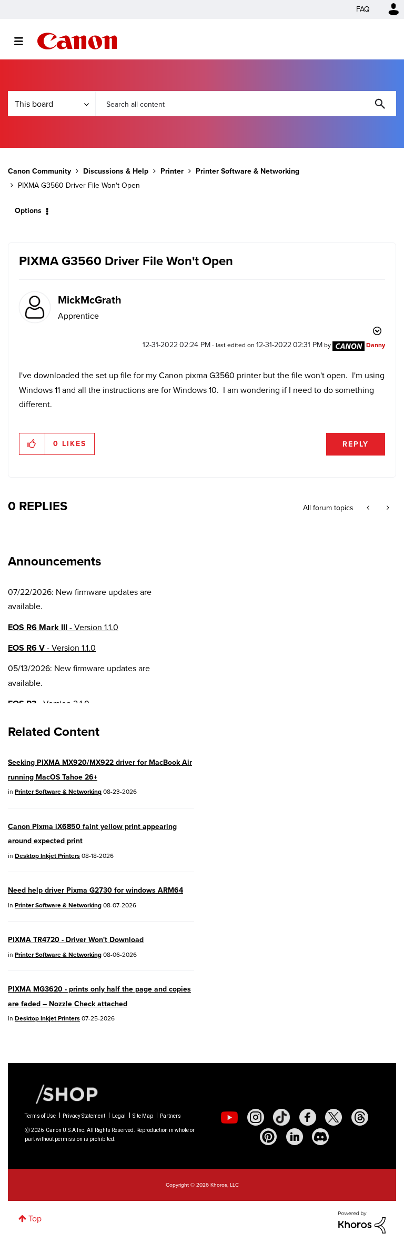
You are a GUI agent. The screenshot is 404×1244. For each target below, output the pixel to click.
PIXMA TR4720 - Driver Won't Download (76, 939)
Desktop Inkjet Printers (47, 856)
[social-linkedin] (294, 1136)
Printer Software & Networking (247, 171)
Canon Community (77, 41)
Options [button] (28, 210)
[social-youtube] (229, 1117)
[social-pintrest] (268, 1136)
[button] (32, 443)
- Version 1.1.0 (63, 627)
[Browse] (24, 41)
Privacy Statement (84, 1116)
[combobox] (245, 103)
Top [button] (35, 1218)
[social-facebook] (307, 1117)
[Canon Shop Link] (61, 1093)
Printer (172, 171)
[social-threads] (359, 1117)
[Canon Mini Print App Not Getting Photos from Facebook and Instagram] (387, 508)
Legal (119, 1116)
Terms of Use (40, 1116)
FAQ (363, 9)
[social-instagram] (255, 1117)
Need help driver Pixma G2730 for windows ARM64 (95, 890)
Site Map (143, 1116)
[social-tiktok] (281, 1117)
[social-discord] (320, 1136)
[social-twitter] (333, 1117)
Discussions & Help (115, 171)
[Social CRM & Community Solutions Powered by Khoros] (362, 1222)
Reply (355, 444)
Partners (170, 1116)
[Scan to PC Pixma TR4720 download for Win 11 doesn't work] (369, 508)
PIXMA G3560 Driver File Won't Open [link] (79, 185)
